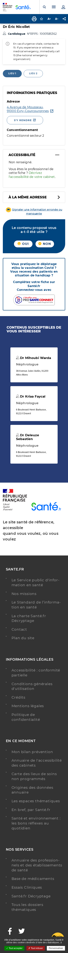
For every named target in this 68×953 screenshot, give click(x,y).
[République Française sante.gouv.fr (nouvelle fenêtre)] (15, 509)
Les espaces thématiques (36, 801)
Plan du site (23, 638)
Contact (19, 629)
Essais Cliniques (27, 887)
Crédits (19, 697)
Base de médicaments (33, 878)
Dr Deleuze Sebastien (27, 437)
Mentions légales (28, 706)
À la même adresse (27, 197)
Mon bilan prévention (32, 752)
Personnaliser (56, 948)
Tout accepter (15, 948)
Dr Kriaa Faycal (32, 396)
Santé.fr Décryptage (31, 896)
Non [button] (46, 244)
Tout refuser (36, 948)
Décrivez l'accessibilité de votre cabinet (32, 174)
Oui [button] (25, 244)
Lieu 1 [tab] (12, 73)
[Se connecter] (63, 7)
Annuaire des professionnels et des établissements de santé (37, 865)
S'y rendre (23, 120)
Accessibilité (21, 155)
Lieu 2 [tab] (33, 73)
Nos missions (24, 594)
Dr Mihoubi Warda (35, 358)
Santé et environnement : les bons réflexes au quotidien (36, 823)
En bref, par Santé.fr (31, 810)
